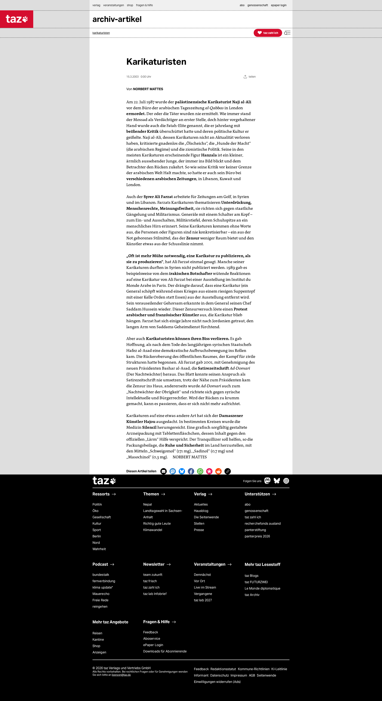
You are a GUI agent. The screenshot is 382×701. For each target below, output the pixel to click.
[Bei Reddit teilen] (218, 471)
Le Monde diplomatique (262, 588)
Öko (95, 511)
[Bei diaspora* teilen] (209, 471)
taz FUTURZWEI (256, 582)
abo (247, 504)
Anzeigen (99, 652)
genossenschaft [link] (258, 5)
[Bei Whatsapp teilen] (200, 471)
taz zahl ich (253, 517)
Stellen (199, 523)
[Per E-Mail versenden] (163, 471)
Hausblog (201, 511)
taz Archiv (252, 595)
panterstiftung (255, 530)
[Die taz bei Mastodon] (267, 482)
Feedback (150, 632)
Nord (96, 543)
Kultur (97, 523)
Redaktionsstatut (223, 669)
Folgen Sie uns (252, 481)
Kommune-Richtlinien (254, 669)
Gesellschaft (102, 517)
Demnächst (202, 575)
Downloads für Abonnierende (165, 651)
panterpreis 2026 (257, 536)
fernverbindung (104, 581)
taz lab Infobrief (155, 594)
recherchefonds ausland (263, 523)
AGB (252, 675)
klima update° (103, 587)
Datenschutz (220, 675)
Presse (199, 530)
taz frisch (150, 581)
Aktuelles (201, 504)
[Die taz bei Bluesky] (277, 482)
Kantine (98, 640)
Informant (201, 675)
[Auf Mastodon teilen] (173, 471)
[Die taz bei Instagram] (286, 482)
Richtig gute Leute (157, 523)
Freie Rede (100, 600)
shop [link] (130, 5)
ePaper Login (153, 645)
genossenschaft (256, 511)
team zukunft (152, 575)
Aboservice (151, 639)
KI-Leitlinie (279, 669)
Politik (97, 504)
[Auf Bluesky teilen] (182, 471)
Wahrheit (99, 549)
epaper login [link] (278, 5)
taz (104, 481)
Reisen (97, 633)
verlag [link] (96, 5)
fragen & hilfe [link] (144, 5)
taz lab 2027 (203, 600)
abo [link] (242, 5)
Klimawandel (152, 530)
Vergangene (203, 594)
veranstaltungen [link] (113, 5)
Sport (97, 530)
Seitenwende (266, 675)
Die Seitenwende (206, 517)
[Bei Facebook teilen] (191, 471)
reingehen (100, 606)
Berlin (97, 536)
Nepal (147, 504)
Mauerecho (101, 594)
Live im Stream (205, 587)
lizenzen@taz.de (121, 675)
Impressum (239, 675)
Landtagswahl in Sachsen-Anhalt (162, 514)
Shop (96, 646)
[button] (287, 32)
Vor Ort (199, 581)
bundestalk (101, 575)
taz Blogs (251, 576)
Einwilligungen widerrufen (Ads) (217, 682)
